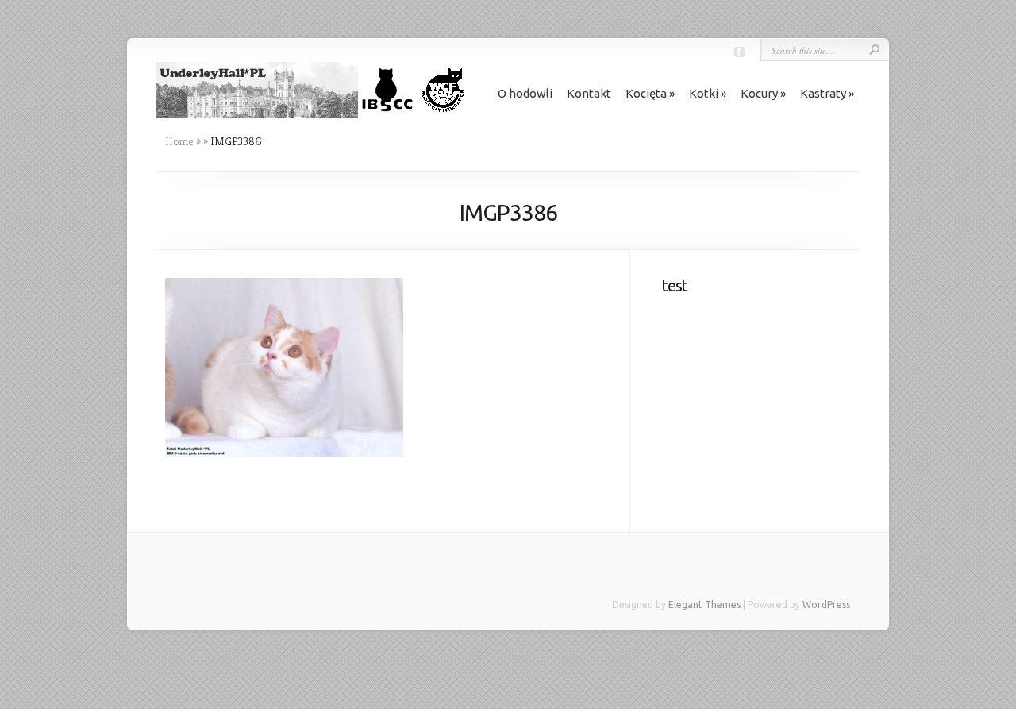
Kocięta (646, 93)
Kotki (703, 93)
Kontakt (589, 93)
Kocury (759, 93)
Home (179, 141)
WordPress (826, 604)
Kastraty (823, 93)
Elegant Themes (704, 604)
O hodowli (525, 93)
